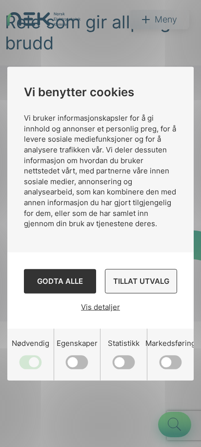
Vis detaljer (100, 307)
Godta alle (60, 281)
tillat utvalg (141, 281)
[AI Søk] (174, 424)
